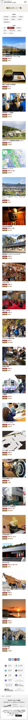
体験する (11, 27)
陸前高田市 (6, 22)
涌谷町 (13, 19)
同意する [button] (19, 715)
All (4, 27)
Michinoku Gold (10, 2)
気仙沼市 (6, 19)
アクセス (15, 704)
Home (3, 696)
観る (19, 30)
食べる (11, 33)
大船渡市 (14, 16)
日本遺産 (18, 27)
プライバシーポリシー (14, 714)
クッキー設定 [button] (10, 715)
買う (5, 33)
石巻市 (19, 19)
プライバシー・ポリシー (19, 706)
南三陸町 (6, 16)
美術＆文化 (12, 30)
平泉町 (20, 16)
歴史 (5, 30)
